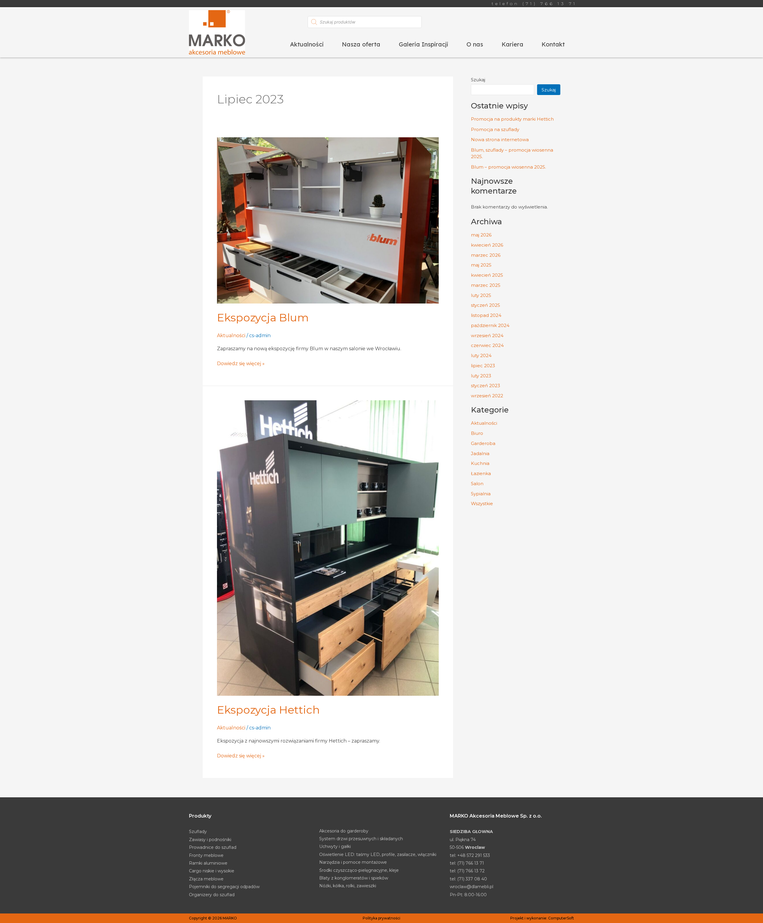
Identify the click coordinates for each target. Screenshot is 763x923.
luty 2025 (481, 295)
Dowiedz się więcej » (241, 363)
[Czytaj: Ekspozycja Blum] (328, 220)
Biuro (477, 433)
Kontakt (553, 44)
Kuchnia (480, 463)
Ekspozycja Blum (263, 317)
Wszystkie (482, 503)
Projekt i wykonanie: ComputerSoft (542, 918)
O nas (474, 44)
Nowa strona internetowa (500, 139)
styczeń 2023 (485, 385)
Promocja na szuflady (495, 129)
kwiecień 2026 (487, 245)
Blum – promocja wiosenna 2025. (508, 167)
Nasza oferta (361, 44)
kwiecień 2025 (487, 275)
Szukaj (478, 80)
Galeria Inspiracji (423, 44)
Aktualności (307, 44)
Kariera (512, 44)
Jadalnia (480, 453)
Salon (477, 483)
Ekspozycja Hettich (268, 709)
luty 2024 (481, 355)
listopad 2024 (486, 315)
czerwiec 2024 (487, 345)
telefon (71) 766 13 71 (534, 3)
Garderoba (483, 443)
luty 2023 (481, 376)
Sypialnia (481, 493)
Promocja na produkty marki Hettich (512, 119)
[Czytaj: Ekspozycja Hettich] (328, 548)
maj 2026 (481, 235)
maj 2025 (481, 265)
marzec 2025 (485, 285)
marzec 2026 (485, 255)
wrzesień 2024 (487, 335)
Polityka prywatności (381, 918)
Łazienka (481, 473)
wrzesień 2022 (487, 396)
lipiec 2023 (483, 365)
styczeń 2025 (485, 305)
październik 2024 (490, 325)
